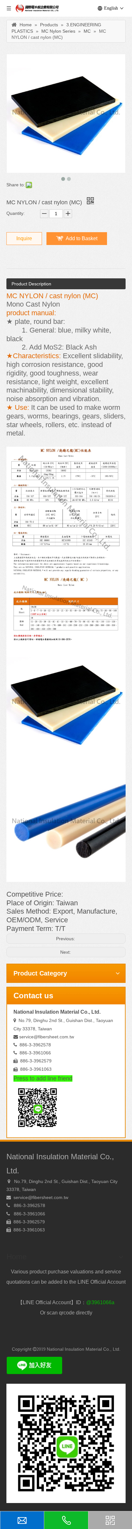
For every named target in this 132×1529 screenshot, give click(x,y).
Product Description (31, 283)
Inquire (24, 238)
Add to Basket (81, 238)
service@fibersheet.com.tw (46, 1036)
